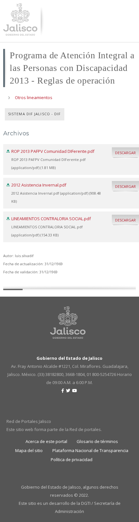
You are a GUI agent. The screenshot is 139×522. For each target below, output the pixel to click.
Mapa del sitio (29, 450)
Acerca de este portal (46, 441)
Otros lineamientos (33, 97)
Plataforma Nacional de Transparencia (90, 450)
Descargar (125, 152)
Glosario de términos (97, 441)
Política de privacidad (71, 459)
